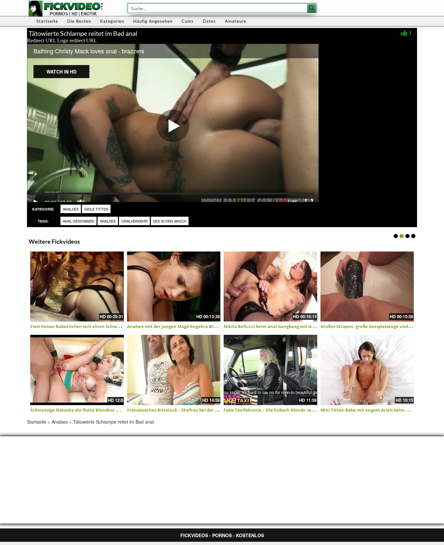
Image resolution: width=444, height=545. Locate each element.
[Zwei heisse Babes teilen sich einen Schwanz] (77, 287)
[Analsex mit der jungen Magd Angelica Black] (174, 287)
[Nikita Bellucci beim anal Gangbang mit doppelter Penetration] (270, 287)
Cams (188, 21)
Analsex (71, 208)
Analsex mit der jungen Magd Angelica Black (174, 326)
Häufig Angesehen (153, 21)
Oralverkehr (134, 221)
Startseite (47, 21)
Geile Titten (96, 208)
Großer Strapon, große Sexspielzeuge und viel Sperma (377, 326)
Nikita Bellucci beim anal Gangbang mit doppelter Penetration (290, 326)
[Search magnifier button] (311, 8)
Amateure (235, 21)
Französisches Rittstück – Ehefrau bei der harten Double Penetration (200, 410)
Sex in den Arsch (169, 221)
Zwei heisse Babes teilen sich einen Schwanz (77, 326)
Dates (209, 21)
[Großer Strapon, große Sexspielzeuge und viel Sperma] (367, 287)
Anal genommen (78, 221)
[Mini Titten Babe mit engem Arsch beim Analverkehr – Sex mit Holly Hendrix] (367, 370)
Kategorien (112, 21)
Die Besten (79, 21)
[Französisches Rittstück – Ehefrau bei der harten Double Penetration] (174, 370)
